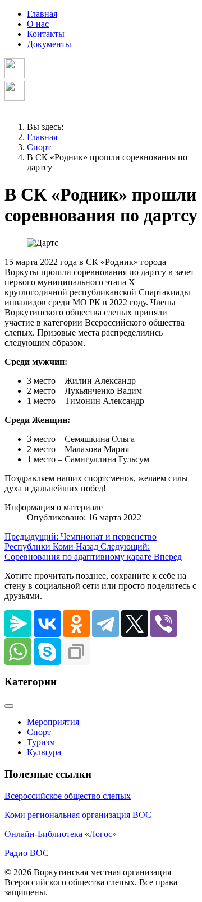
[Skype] (47, 651)
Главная (42, 13)
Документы (49, 44)
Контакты (46, 34)
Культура (44, 752)
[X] (134, 623)
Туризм (41, 742)
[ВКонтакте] (47, 623)
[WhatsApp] (17, 651)
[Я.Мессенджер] (17, 623)
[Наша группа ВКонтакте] (14, 75)
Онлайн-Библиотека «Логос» (60, 834)
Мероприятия (53, 722)
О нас (38, 24)
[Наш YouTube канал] (14, 98)
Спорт (39, 732)
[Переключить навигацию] (8, 706)
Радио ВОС (26, 853)
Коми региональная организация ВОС (78, 815)
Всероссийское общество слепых (67, 796)
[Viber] (163, 623)
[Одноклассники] (76, 623)
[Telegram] (105, 623)
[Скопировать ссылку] (76, 651)
